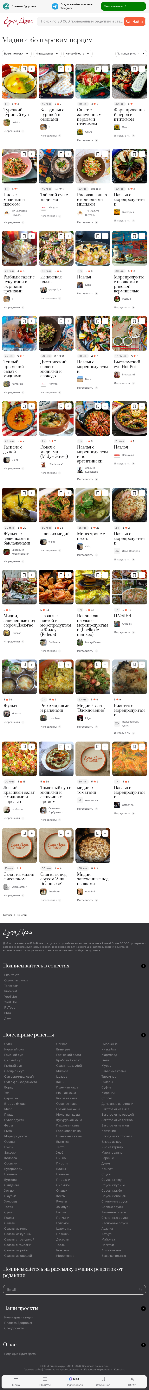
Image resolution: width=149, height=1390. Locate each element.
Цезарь (61, 1076)
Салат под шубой (69, 1066)
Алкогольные (111, 1250)
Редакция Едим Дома (20, 1354)
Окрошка (11, 1098)
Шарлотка (63, 1229)
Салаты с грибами (17, 1245)
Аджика (107, 1229)
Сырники (63, 1185)
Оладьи (61, 1191)
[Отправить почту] (140, 1289)
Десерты (62, 1239)
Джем (105, 1163)
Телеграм (11, 986)
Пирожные (109, 1044)
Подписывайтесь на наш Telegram (77, 6)
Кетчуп (106, 1234)
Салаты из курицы (17, 1234)
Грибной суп (13, 1055)
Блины (61, 1169)
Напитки (107, 1245)
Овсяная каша (66, 1104)
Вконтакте (11, 975)
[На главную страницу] (18, 21)
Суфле (106, 1087)
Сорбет (106, 1098)
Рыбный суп (13, 1066)
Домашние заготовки (117, 1104)
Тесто (60, 1147)
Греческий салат (68, 1055)
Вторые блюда (15, 1104)
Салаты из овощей (18, 1256)
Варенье (107, 1158)
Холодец (10, 1201)
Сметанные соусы (114, 1218)
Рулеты (61, 1201)
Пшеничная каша (69, 1136)
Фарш (8, 1125)
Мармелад (109, 1055)
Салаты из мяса (16, 1229)
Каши (60, 1082)
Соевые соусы (112, 1207)
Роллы (9, 1218)
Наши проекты (20, 1308)
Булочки (62, 1223)
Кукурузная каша (69, 1120)
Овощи (9, 1142)
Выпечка (62, 1142)
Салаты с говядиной (19, 1239)
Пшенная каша (67, 1087)
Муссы (106, 1066)
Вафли (61, 1212)
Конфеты (62, 1250)
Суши (8, 1212)
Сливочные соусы (114, 1201)
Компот (107, 1169)
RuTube (9, 1007)
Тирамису (108, 1076)
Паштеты (10, 1174)
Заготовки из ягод (115, 1125)
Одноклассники (16, 980)
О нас (9, 1345)
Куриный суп (14, 1049)
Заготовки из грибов (117, 1120)
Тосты (8, 1207)
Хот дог (9, 1191)
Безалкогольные (113, 1256)
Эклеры (107, 1082)
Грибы (9, 1147)
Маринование (111, 1153)
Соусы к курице (113, 1185)
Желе (105, 1060)
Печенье (62, 1174)
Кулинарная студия (18, 1317)
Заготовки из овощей (117, 1115)
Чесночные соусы (114, 1223)
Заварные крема (113, 1071)
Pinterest (10, 991)
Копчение (108, 1131)
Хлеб (59, 1153)
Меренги (108, 1093)
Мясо (8, 1109)
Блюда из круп (112, 1142)
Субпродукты (14, 1120)
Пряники (62, 1234)
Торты (60, 1245)
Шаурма (10, 1196)
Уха (7, 1093)
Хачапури (63, 1207)
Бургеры (10, 1180)
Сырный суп (13, 1060)
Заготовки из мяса (115, 1109)
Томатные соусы (113, 1212)
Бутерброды (13, 1169)
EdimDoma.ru (38, 943)
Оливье (61, 1044)
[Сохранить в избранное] (24, 69)
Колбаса (10, 1158)
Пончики (62, 1218)
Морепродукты (15, 1136)
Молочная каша (68, 1115)
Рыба (8, 1131)
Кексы (60, 1196)
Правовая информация (98, 1369)
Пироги (62, 1163)
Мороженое (65, 1256)
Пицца (61, 1158)
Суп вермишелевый (19, 1076)
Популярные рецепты (28, 1035)
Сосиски (10, 1163)
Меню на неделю (113, 6)
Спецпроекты (14, 1328)
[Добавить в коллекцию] (31, 69)
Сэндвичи (11, 1185)
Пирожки (63, 1180)
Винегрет (63, 1049)
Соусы (106, 1174)
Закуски (10, 1153)
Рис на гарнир (112, 1147)
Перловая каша (68, 1125)
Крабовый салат (68, 1060)
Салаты (9, 1223)
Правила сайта (33, 1369)
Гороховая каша (68, 1131)
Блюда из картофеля (116, 1136)
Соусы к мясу (111, 1180)
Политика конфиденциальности (63, 1369)
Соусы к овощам (113, 1196)
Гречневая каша (68, 1109)
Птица (8, 1115)
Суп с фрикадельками (20, 1082)
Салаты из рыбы (16, 1250)
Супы (8, 1044)
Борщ (8, 1087)
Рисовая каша (66, 1098)
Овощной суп (14, 1071)
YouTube (10, 997)
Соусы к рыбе (111, 1191)
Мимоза (62, 1071)
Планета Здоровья (24, 6)
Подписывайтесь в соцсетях (36, 966)
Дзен (7, 1018)
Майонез (108, 1239)
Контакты (119, 1369)
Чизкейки (108, 1049)
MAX (7, 1013)
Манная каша (66, 1093)
